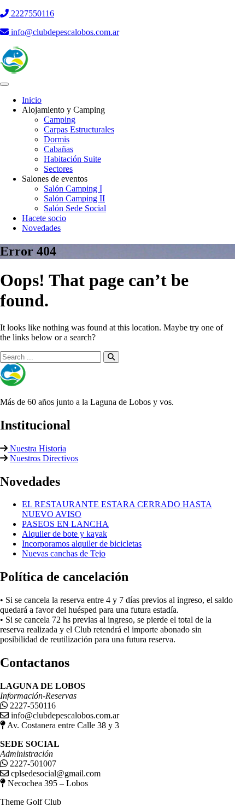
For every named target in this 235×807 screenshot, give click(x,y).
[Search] (111, 357)
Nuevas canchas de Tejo (63, 553)
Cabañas (58, 149)
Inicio (32, 99)
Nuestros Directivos (44, 458)
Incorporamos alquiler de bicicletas (82, 543)
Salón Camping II (74, 198)
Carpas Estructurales (79, 129)
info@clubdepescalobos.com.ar (64, 32)
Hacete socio (44, 218)
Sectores (58, 168)
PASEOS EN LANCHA (65, 524)
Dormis (56, 139)
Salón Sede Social (75, 208)
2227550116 (31, 13)
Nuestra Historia (37, 448)
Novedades (41, 228)
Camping (59, 119)
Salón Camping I (73, 188)
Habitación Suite (72, 159)
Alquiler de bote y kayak (64, 533)
